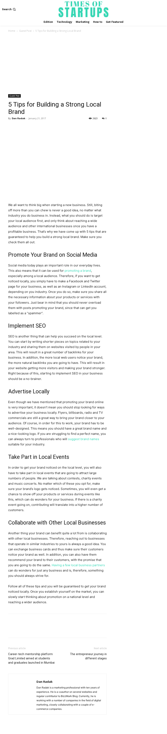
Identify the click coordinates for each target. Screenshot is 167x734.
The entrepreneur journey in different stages (88, 656)
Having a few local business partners (78, 565)
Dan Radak (18, 118)
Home (11, 31)
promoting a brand (78, 271)
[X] (22, 127)
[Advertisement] (83, 63)
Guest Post (25, 31)
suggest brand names (83, 439)
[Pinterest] (31, 127)
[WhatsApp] (40, 127)
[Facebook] (12, 127)
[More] (50, 127)
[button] (9, 9)
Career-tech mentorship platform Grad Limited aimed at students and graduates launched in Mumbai (31, 658)
